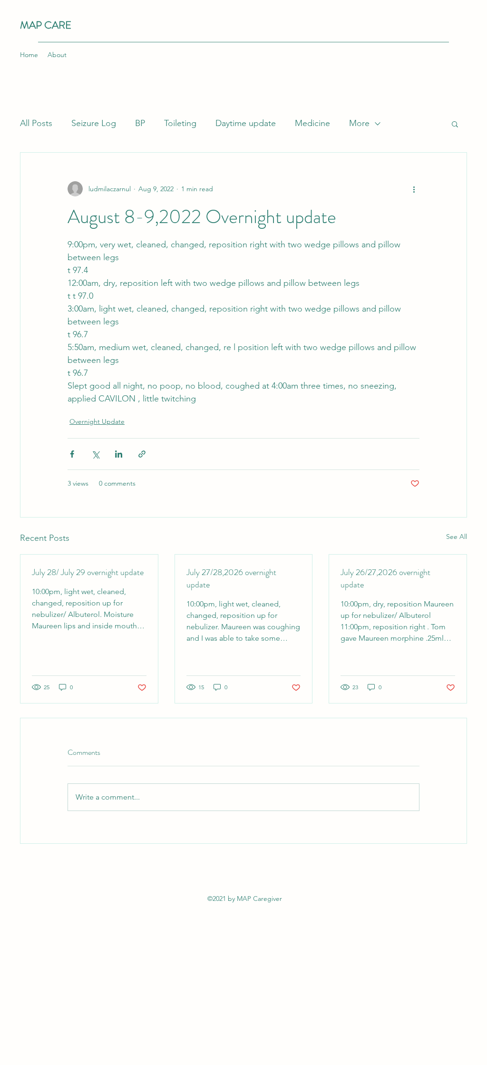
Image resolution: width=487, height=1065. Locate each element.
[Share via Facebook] (72, 454)
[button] (454, 123)
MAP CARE (45, 25)
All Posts (36, 123)
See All (456, 536)
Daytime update (245, 123)
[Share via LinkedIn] (118, 454)
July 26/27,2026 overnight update (385, 578)
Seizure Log (93, 123)
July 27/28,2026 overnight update (231, 578)
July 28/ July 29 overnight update (88, 572)
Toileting (180, 123)
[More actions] (413, 189)
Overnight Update (97, 421)
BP (140, 123)
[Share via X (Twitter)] (95, 454)
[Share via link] (141, 454)
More (359, 123)
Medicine (312, 123)
